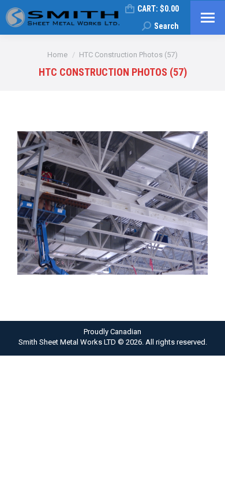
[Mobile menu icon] (207, 18)
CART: (158, 8)
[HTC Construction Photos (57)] (112, 203)
